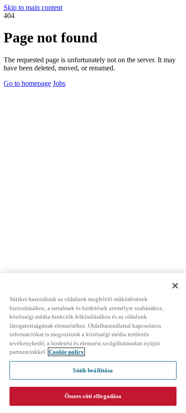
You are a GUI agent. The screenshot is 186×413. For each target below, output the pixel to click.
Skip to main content (33, 7)
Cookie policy (66, 351)
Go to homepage (27, 83)
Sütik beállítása (93, 370)
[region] (93, 343)
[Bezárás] (175, 286)
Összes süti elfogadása (93, 396)
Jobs (59, 83)
